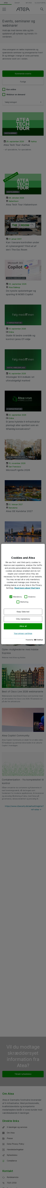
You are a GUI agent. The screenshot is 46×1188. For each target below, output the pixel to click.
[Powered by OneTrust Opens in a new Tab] (35, 640)
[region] (23, 594)
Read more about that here (27, 588)
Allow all (23, 626)
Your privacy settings (23, 633)
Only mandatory (23, 619)
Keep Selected (23, 611)
